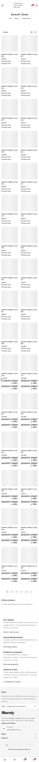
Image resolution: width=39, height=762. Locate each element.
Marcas (17, 18)
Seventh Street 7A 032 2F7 (29, 183)
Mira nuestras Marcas (10, 647)
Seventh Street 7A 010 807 (9, 119)
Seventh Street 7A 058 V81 (9, 490)
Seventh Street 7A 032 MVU (29, 247)
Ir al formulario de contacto (12, 682)
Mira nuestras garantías (10, 664)
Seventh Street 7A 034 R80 (29, 343)
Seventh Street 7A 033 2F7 (29, 279)
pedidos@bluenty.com (14, 730)
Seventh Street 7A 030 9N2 (9, 151)
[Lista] (31, 32)
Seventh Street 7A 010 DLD (29, 119)
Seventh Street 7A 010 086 (9, 87)
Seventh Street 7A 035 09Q (9, 374)
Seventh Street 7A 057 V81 (9, 451)
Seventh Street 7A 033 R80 (29, 311)
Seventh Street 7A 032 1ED (9, 183)
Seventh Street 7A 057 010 (29, 413)
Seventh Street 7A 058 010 (29, 451)
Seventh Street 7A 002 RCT (29, 55)
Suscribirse (34, 706)
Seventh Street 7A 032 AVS (9, 215)
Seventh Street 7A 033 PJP (9, 311)
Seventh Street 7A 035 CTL (29, 374)
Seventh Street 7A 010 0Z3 (29, 87)
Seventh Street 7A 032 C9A (29, 215)
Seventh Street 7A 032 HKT (9, 247)
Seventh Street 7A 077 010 (9, 567)
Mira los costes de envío (11, 632)
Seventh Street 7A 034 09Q (9, 343)
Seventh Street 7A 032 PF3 (9, 279)
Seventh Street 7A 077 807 (29, 567)
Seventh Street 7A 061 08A (29, 490)
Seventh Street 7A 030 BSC (29, 151)
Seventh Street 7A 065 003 (29, 528)
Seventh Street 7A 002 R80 (9, 55)
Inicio (10, 18)
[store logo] (19, 5)
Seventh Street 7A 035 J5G (9, 413)
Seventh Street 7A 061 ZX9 (9, 528)
